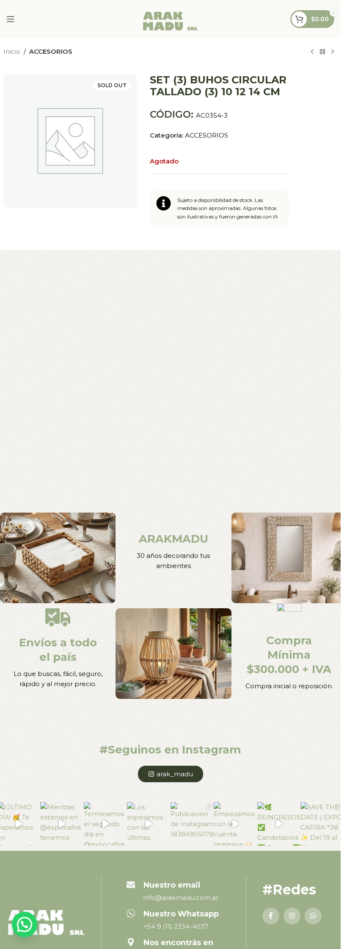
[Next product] (333, 52)
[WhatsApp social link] (313, 916)
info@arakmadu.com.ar (180, 898)
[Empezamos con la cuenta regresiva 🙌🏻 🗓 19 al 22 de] (235, 823)
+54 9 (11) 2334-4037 (175, 926)
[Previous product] (312, 52)
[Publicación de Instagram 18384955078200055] (192, 823)
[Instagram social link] (292, 916)
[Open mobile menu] (10, 19)
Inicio (11, 51)
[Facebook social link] (270, 916)
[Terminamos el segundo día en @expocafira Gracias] (105, 823)
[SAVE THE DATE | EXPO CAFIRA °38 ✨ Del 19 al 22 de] (322, 823)
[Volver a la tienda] (322, 52)
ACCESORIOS (50, 51)
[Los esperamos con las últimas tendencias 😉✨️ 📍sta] (149, 823)
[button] (24, 924)
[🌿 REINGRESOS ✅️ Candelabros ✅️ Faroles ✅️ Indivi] (279, 823)
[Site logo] (170, 21)
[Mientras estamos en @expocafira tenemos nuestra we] (62, 823)
